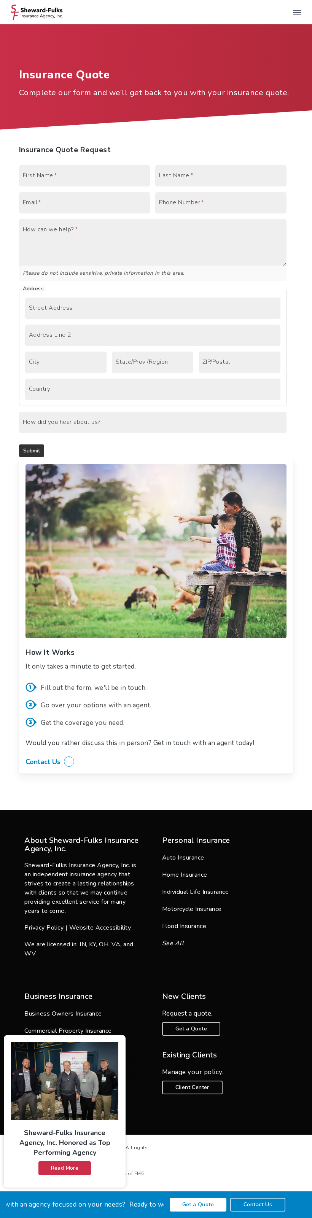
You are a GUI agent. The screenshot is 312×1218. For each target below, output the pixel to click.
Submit (31, 450)
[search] (282, 12)
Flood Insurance (184, 926)
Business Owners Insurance (63, 1013)
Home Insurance (184, 875)
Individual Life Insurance (195, 892)
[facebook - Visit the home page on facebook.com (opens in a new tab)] (290, 1146)
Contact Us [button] (42, 761)
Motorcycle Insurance (192, 909)
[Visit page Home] (37, 12)
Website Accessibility (100, 927)
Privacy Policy (44, 927)
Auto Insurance (183, 857)
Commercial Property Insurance (68, 1031)
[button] (297, 12)
